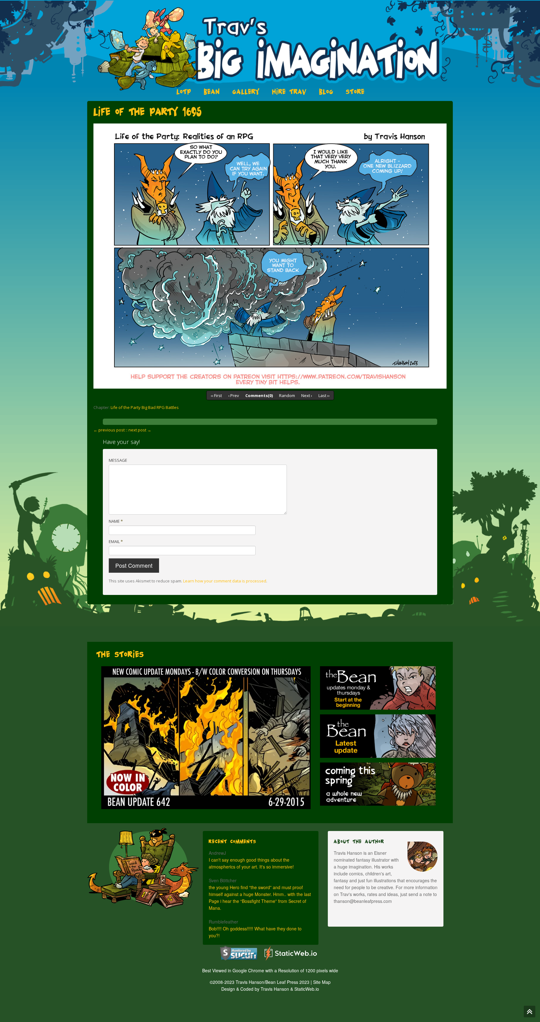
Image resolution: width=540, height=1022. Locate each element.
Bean (212, 91)
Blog (326, 91)
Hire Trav (289, 91)
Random (287, 395)
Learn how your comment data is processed (224, 581)
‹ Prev (233, 395)
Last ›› (324, 395)
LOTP (184, 91)
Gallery (246, 91)
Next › (306, 395)
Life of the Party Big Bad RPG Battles (145, 407)
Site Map (322, 982)
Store (355, 91)
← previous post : (110, 430)
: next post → (139, 430)
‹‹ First (216, 395)
